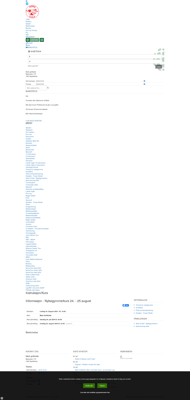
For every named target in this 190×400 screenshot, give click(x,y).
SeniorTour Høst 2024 (33, 272)
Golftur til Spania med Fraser (85, 359)
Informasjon (30, 242)
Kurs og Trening (31, 30)
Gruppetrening (31, 207)
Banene (28, 28)
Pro (27, 32)
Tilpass (102, 385)
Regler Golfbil (30, 196)
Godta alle (89, 385)
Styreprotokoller (31, 145)
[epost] (144, 81)
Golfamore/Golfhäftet (33, 217)
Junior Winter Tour (32, 235)
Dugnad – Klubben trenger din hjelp (87, 364)
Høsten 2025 (30, 277)
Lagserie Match (31, 244)
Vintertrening (30, 231)
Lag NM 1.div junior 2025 (34, 288)
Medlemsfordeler (31, 215)
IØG (27, 35)
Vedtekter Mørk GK (32, 141)
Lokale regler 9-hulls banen (35, 165)
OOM (27, 283)
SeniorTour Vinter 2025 (34, 270)
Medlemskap (30, 26)
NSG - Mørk (30, 239)
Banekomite (30, 150)
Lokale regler (30, 191)
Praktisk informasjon (33, 290)
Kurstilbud (29, 171)
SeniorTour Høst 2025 (33, 268)
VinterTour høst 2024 (33, 281)
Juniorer (28, 224)
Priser (28, 204)
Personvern (30, 136)
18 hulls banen (31, 154)
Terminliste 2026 (31, 255)
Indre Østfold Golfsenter (34, 259)
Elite (27, 237)
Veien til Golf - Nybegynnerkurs (36, 178)
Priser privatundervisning (34, 174)
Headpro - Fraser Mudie (34, 176)
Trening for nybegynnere (34, 169)
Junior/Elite (29, 222)
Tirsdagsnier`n (31, 250)
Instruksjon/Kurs (31, 167)
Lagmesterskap (31, 246)
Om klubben (30, 132)
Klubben (28, 21)
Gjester (28, 24)
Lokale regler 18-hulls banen (36, 163)
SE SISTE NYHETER (34, 121)
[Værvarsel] (27, 3)
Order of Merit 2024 (32, 274)
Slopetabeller (30, 158)
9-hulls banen (30, 156)
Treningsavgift (31, 233)
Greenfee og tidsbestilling (34, 189)
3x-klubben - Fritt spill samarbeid (37, 228)
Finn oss (29, 134)
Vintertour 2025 (31, 279)
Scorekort (29, 160)
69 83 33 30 (42, 370)
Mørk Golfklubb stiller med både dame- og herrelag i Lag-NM (94, 371)
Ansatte (28, 139)
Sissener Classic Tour (33, 248)
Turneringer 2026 (32, 185)
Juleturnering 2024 (32, 285)
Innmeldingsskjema (32, 213)
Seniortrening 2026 (32, 180)
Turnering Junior (31, 226)
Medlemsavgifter (31, 211)
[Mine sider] (26, 1)
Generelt (29, 200)
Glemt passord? (33, 66)
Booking (28, 264)
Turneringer (30, 182)
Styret (28, 147)
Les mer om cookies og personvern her (95, 392)
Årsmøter (29, 143)
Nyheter (28, 128)
